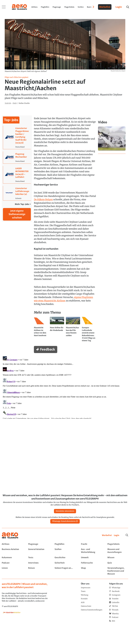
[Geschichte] (65, 557)
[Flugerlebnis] (117, 544)
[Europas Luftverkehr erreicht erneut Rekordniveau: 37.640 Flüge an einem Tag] (89, 330)
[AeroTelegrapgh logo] (10, 535)
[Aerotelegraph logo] (19, 6)
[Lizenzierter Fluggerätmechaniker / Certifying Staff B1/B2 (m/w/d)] (17, 137)
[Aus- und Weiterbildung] (91, 551)
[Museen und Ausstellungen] (117, 551)
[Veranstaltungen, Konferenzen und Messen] (117, 571)
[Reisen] (38, 571)
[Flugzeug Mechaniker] (17, 157)
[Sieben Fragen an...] (65, 571)
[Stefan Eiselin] (24, 103)
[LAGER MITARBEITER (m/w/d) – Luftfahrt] (17, 174)
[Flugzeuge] (38, 544)
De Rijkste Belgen (43, 199)
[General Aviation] (38, 551)
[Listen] (12, 571)
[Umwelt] (91, 557)
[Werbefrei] (107, 535)
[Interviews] (38, 562)
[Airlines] (12, 544)
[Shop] (91, 571)
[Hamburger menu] (4, 7)
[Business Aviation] (12, 551)
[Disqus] (65, 387)
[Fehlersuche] (91, 562)
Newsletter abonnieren (65, 511)
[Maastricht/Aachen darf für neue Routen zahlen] (73, 330)
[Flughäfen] (65, 544)
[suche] (127, 7)
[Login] (116, 535)
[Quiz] (117, 562)
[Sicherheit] (65, 562)
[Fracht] (91, 544)
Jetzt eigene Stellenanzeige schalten (17, 214)
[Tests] (38, 557)
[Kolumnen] (12, 557)
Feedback (47, 349)
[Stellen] (65, 551)
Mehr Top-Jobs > (23, 204)
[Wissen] (117, 557)
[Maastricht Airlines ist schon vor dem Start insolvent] (41, 330)
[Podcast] (12, 562)
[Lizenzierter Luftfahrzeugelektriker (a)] (17, 193)
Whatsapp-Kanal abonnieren (64, 521)
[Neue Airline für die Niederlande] (57, 330)
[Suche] (127, 535)
